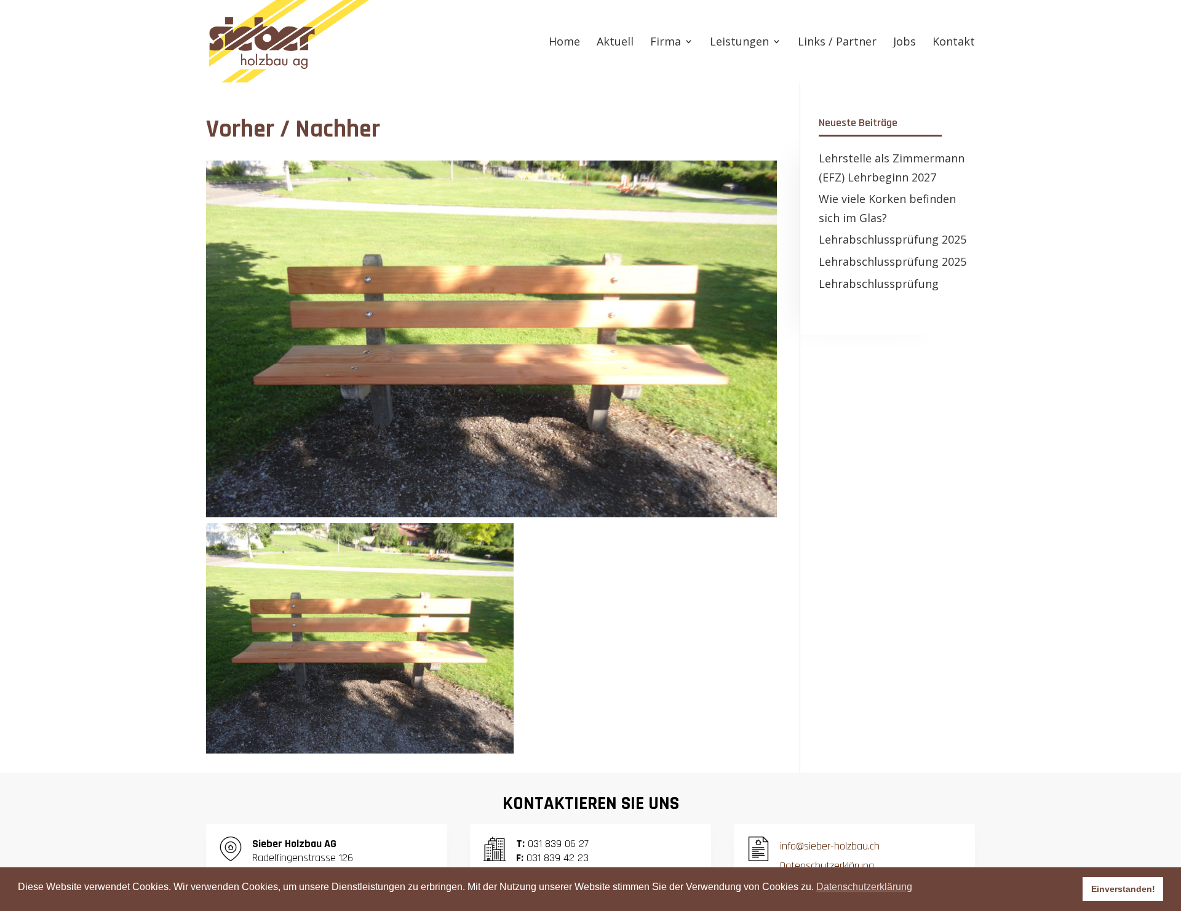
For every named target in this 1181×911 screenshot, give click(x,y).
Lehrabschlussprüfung (879, 283)
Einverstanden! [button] (1123, 889)
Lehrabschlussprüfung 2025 (892, 239)
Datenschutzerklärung (827, 866)
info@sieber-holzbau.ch (830, 846)
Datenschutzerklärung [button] (864, 886)
